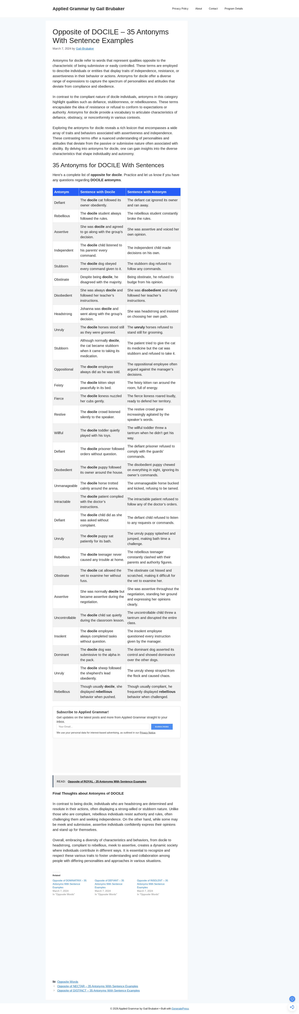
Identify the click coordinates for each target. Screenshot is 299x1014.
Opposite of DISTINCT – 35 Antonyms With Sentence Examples (98, 990)
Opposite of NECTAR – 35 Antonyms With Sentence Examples (97, 986)
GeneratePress (180, 1008)
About (198, 8)
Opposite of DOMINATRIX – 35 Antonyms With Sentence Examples (70, 884)
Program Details (234, 8)
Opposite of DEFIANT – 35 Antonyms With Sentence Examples (109, 884)
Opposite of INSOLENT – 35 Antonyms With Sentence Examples (152, 884)
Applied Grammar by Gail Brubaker (89, 8)
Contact (213, 8)
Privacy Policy (180, 8)
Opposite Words (67, 981)
